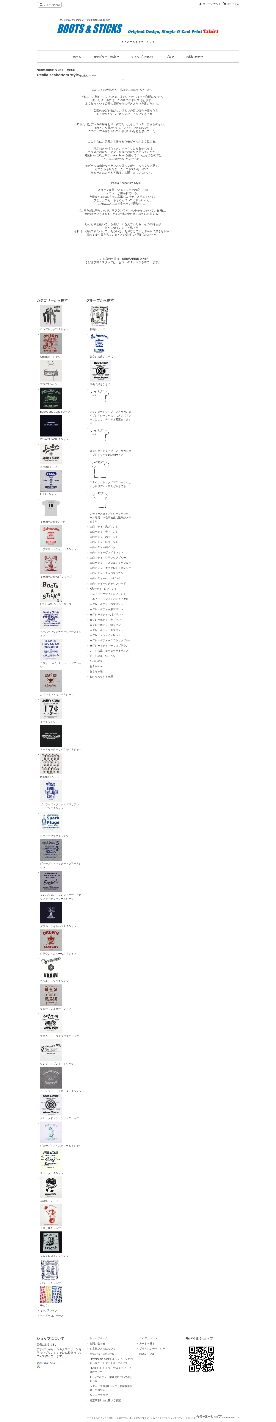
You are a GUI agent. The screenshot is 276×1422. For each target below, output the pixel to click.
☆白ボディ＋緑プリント (104, 542)
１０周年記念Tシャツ (52, 521)
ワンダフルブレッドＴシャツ (57, 1063)
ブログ (170, 56)
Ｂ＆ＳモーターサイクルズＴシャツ (61, 749)
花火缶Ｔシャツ (49, 1200)
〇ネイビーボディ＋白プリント (108, 593)
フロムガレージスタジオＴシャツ (59, 1036)
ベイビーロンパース (51, 1315)
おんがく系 (96, 666)
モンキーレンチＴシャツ (54, 981)
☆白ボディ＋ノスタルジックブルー (110, 562)
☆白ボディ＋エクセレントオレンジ (110, 567)
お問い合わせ (194, 56)
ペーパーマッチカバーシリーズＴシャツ (61, 633)
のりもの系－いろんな (103, 655)
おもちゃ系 (96, 671)
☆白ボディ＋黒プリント (104, 526)
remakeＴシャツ (49, 777)
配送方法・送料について (104, 1353)
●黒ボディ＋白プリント (103, 588)
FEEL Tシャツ (48, 494)
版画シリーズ (97, 329)
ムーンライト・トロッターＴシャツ (61, 1091)
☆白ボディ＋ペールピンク (105, 578)
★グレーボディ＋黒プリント (106, 609)
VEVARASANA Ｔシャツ (54, 439)
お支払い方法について (103, 1348)
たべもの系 (96, 661)
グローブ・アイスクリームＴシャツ (61, 1145)
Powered (191, 1418)
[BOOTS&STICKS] (38, 1366)
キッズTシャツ (48, 1310)
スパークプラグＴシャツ (54, 835)
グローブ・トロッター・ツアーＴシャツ (61, 865)
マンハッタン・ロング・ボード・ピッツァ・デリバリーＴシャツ (61, 896)
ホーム (77, 56)
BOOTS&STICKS (46, 1362)
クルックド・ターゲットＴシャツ (59, 1118)
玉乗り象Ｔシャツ (50, 1228)
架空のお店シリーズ (101, 356)
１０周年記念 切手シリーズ (56, 576)
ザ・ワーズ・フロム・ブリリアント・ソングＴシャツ (59, 806)
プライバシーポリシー (152, 1348)
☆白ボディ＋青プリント (104, 531)
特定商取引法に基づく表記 (105, 1400)
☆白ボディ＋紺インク (103, 547)
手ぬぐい (45, 1305)
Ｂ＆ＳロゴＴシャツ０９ (54, 1255)
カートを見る (147, 1343)
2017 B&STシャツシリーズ (56, 604)
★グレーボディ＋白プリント (106, 604)
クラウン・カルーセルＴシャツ (58, 953)
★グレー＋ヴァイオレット (105, 635)
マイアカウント (212, 4)
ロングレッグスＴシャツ (54, 329)
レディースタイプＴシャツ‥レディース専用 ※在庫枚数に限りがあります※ (110, 517)
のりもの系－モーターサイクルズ (109, 650)
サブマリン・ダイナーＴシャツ (58, 549)
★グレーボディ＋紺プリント (106, 614)
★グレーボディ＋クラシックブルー (110, 640)
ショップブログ (99, 1395)
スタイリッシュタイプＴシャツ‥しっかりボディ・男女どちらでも (110, 484)
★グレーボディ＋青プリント (106, 630)
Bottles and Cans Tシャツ (55, 411)
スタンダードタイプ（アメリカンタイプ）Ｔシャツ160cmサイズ (110, 452)
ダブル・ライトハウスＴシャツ (58, 926)
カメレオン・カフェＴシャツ (57, 694)
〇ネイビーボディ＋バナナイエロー (110, 599)
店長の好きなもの (100, 384)
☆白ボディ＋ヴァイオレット (106, 552)
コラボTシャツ (48, 466)
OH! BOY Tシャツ (50, 356)
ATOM (150, 1353)
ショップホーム (99, 1338)
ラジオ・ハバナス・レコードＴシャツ (61, 665)
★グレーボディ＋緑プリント (106, 624)
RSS (142, 1353)
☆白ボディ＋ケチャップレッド (108, 583)
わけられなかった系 (101, 676)
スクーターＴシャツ (51, 1173)
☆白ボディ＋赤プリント (104, 536)
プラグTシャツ (48, 384)
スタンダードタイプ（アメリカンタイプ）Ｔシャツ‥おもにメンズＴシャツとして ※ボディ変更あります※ (110, 417)
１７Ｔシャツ (48, 722)
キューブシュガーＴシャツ (55, 1008)
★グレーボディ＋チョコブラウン (109, 645)
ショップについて (142, 56)
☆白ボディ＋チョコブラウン (106, 573)
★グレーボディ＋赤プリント (106, 619)
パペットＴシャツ (50, 1283)
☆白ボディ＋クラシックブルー (108, 557)
